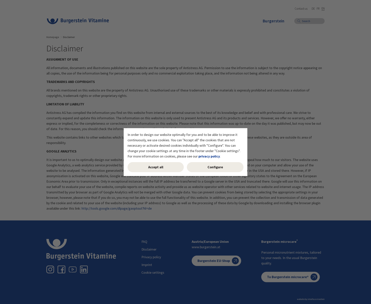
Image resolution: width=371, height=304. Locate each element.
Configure (215, 167)
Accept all (155, 167)
